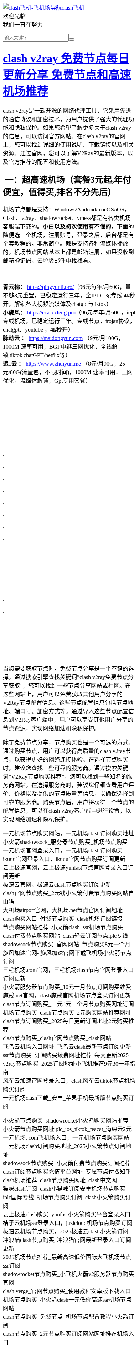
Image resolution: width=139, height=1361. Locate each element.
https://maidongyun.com (56, 338)
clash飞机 (73, 8)
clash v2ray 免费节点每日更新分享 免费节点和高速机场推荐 (67, 74)
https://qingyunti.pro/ (50, 287)
